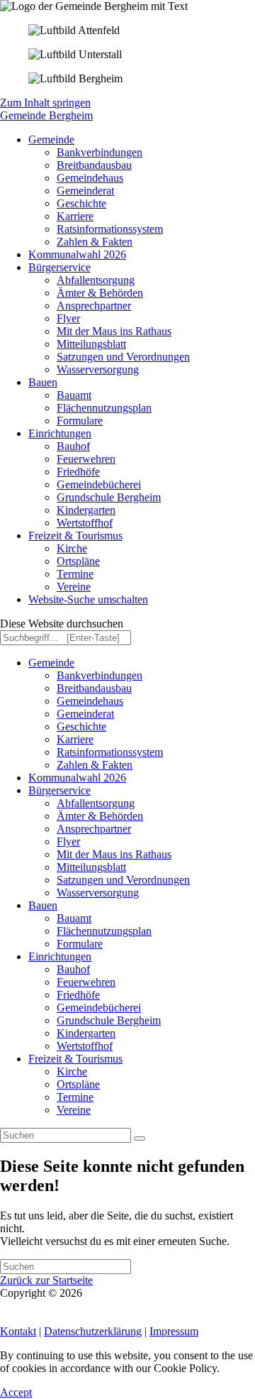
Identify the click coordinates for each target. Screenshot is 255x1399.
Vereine (74, 1110)
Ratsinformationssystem (110, 752)
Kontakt (18, 1331)
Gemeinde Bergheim (46, 115)
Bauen (42, 905)
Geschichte (81, 726)
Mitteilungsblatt (91, 867)
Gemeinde (51, 663)
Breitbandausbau (94, 688)
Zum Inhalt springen (45, 103)
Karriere (75, 739)
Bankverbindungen (99, 675)
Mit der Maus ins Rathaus (114, 854)
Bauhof (73, 969)
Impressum (173, 1331)
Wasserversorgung (98, 893)
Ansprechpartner (94, 829)
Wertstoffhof (85, 1046)
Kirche (72, 1071)
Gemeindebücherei (99, 1008)
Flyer (68, 841)
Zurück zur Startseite (46, 1280)
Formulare (80, 944)
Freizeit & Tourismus (75, 1059)
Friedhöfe (78, 995)
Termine (75, 1097)
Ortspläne (78, 1084)
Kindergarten (86, 1033)
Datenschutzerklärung (93, 1331)
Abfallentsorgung (96, 803)
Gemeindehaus (90, 701)
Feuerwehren (86, 982)
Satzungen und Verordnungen (123, 880)
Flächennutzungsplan (104, 931)
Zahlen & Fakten (94, 765)
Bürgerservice (59, 790)
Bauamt (74, 918)
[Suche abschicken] (139, 1138)
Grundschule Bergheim (109, 1020)
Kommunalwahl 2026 (77, 778)
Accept (16, 1392)
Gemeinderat (85, 714)
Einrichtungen (59, 956)
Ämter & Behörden (100, 816)
